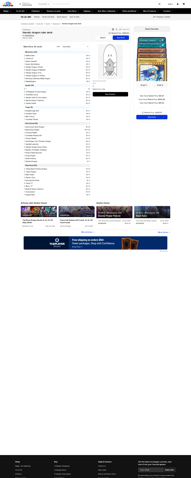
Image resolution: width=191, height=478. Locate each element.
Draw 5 (144, 85)
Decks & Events (48, 17)
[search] (104, 4)
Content (166, 11)
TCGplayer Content (27, 24)
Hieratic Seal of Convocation (36, 97)
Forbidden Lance (32, 95)
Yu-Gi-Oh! (20, 11)
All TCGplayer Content (161, 17)
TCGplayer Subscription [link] (62, 474)
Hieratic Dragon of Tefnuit (35, 76)
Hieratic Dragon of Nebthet (35, 70)
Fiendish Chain (31, 114)
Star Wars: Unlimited (106, 11)
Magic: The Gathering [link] (22, 466)
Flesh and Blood (129, 11)
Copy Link (125, 29)
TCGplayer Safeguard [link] (62, 466)
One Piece (72, 11)
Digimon (87, 11)
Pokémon (36, 11)
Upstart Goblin (31, 103)
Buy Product (110, 94)
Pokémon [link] (18, 474)
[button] (159, 4)
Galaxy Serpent (31, 61)
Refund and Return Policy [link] (107, 474)
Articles (37, 17)
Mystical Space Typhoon (35, 100)
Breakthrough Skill (32, 111)
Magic (6, 11)
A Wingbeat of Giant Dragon (36, 92)
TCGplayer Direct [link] (60, 470)
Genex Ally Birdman (32, 64)
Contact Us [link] (102, 466)
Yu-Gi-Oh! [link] (18, 470)
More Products (149, 11)
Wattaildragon (31, 81)
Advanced (56, 24)
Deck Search (62, 17)
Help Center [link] (102, 470)
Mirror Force (29, 116)
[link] (8, 4)
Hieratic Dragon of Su (33, 73)
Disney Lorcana (53, 11)
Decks (48, 24)
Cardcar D (29, 58)
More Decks (163, 232)
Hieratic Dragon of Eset (34, 67)
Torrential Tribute (31, 119)
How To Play (74, 17)
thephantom (29, 35)
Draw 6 (160, 85)
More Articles (86, 232)
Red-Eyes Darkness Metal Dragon (37, 78)
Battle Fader (30, 55)
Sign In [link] (170, 4)
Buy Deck (121, 38)
